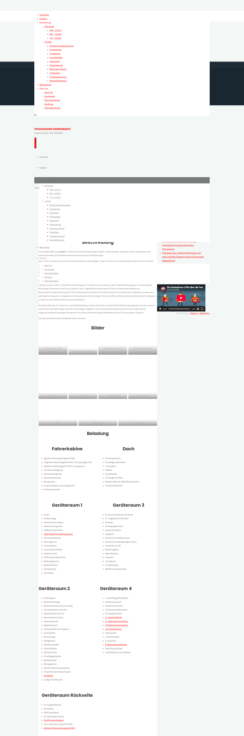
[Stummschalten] (198, 309)
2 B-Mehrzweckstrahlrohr (116, 625)
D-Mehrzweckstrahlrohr (116, 644)
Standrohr (48, 675)
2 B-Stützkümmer (113, 629)
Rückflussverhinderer (54, 720)
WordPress (204, 313)
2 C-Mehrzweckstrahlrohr (116, 621)
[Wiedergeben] (160, 309)
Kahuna (193, 313)
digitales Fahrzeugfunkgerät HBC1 (59, 728)
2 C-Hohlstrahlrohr (113, 617)
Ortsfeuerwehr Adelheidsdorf (52, 129)
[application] (181, 298)
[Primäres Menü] (35, 143)
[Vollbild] (202, 309)
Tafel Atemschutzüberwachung (58, 534)
